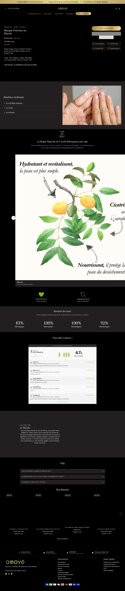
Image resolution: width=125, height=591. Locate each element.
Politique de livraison (110, 564)
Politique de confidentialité (111, 562)
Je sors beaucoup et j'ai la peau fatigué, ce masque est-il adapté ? (43, 476)
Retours (60, 568)
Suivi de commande (63, 566)
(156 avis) (16, 38)
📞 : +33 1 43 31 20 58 (12, 8)
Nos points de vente (63, 564)
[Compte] (119, 8)
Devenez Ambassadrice (64, 579)
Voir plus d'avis (62, 402)
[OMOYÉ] (62, 8)
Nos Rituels (62, 489)
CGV (105, 568)
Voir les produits (62, 538)
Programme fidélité (63, 572)
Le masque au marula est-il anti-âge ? (34, 482)
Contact (60, 570)
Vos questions (62, 562)
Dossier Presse (62, 577)
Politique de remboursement (112, 566)
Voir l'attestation (36, 356)
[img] (116, 8)
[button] (106, 34)
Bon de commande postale (65, 575)
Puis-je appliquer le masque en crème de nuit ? (37, 471)
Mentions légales (108, 570)
